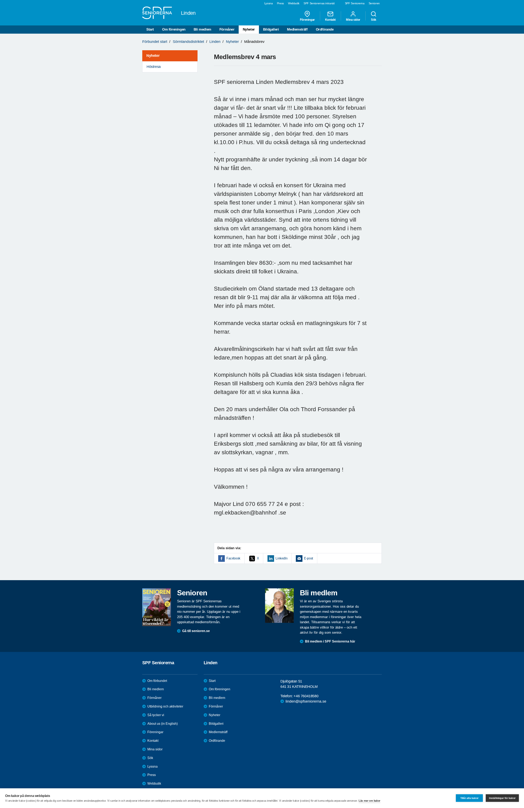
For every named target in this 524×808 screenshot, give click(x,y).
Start (150, 29)
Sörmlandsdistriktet (188, 41)
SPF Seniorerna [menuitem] (355, 3)
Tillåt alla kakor (469, 798)
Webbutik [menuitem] (293, 3)
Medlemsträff (297, 29)
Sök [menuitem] (373, 19)
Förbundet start (154, 41)
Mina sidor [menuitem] (353, 19)
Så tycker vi (155, 715)
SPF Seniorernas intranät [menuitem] (319, 3)
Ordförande (325, 29)
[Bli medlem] (279, 605)
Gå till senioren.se (196, 631)
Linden (214, 41)
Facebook (233, 558)
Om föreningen (173, 29)
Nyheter (249, 29)
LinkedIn (281, 558)
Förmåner (227, 29)
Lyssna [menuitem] (268, 3)
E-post (308, 558)
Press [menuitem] (280, 3)
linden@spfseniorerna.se (306, 701)
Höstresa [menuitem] (154, 67)
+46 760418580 (306, 696)
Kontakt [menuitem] (330, 19)
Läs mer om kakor (369, 800)
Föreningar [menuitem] (307, 19)
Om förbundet (157, 680)
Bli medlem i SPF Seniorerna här (330, 641)
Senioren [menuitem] (374, 3)
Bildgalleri (271, 29)
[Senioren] (156, 607)
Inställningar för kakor (502, 798)
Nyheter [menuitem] (152, 56)
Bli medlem (202, 29)
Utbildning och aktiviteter (165, 706)
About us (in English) (162, 723)
